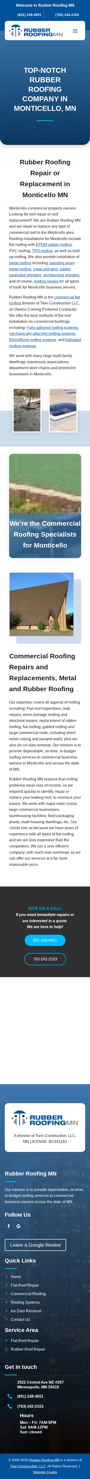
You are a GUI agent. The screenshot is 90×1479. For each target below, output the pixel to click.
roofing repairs (46, 281)
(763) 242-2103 (30, 1406)
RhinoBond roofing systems (32, 340)
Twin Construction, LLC (28, 1466)
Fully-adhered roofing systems (52, 328)
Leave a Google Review (35, 1245)
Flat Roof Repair (25, 1285)
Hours (27, 1415)
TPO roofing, (43, 251)
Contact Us (20, 1319)
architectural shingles (61, 275)
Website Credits (45, 1472)
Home (16, 1277)
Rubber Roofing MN (44, 1460)
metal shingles (45, 269)
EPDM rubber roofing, (54, 245)
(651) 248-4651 (30, 1396)
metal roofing (20, 263)
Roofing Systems (25, 1302)
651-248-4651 (45, 940)
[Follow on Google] (18, 1226)
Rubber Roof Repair (28, 1349)
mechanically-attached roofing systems (42, 334)
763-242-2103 (45, 959)
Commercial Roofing (28, 1294)
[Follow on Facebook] (8, 1226)
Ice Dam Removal (26, 1311)
